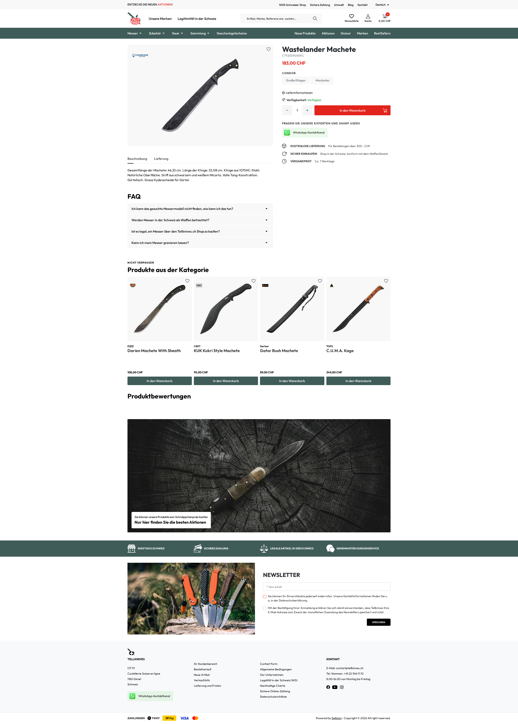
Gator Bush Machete (279, 350)
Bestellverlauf (202, 669)
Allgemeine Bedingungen (276, 669)
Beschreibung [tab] (137, 159)
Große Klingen (296, 80)
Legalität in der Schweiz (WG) (278, 680)
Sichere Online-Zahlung (275, 691)
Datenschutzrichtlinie (273, 696)
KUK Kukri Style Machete (217, 350)
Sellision (337, 718)
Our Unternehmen (271, 675)
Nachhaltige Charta (272, 686)
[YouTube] (335, 687)
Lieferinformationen (299, 93)
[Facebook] (328, 687)
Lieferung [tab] (161, 159)
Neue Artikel (202, 675)
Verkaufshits (202, 680)
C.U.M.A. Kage (340, 350)
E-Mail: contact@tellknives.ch (344, 668)
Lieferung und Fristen (207, 686)
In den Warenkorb (352, 110)
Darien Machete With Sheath (154, 350)
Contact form (268, 664)
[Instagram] (342, 687)
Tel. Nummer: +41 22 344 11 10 (344, 673)
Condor (289, 73)
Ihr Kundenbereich (205, 664)
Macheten (322, 80)
